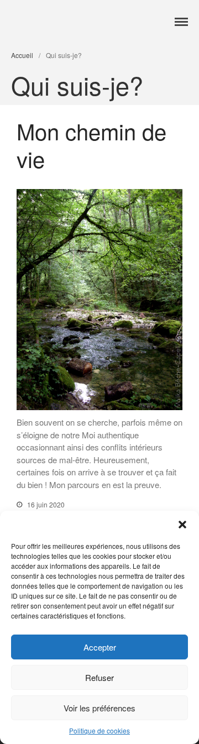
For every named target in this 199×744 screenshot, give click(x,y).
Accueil (22, 55)
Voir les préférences (99, 708)
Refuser (99, 677)
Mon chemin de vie (91, 144)
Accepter (99, 647)
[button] (182, 524)
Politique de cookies (99, 730)
